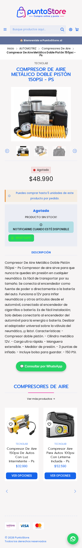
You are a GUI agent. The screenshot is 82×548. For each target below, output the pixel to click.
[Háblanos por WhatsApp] (72, 538)
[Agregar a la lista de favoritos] (11, 424)
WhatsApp (23, 237)
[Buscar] (62, 29)
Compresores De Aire (56, 48)
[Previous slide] (8, 151)
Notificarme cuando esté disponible (41, 229)
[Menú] (5, 29)
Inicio (10, 48)
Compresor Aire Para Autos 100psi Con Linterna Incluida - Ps (60, 454)
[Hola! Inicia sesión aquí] (70, 29)
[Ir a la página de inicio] (41, 12)
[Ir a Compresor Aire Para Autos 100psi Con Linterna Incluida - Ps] (60, 424)
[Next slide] (74, 151)
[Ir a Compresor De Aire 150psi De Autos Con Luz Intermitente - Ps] (21, 424)
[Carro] (77, 29)
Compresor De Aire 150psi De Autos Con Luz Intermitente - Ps (22, 454)
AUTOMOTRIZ (27, 48)
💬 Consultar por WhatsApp (41, 366)
